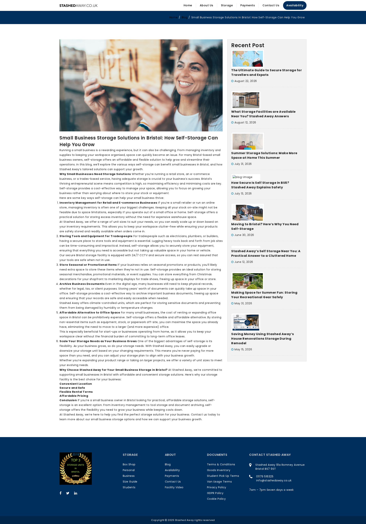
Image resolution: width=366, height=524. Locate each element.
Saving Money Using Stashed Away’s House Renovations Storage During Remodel (262, 338)
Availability (294, 5)
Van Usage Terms (219, 482)
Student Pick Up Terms (223, 476)
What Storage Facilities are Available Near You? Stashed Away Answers (263, 113)
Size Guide (130, 482)
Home (188, 5)
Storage (227, 5)
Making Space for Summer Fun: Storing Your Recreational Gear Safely (264, 294)
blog (185, 17)
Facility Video (174, 487)
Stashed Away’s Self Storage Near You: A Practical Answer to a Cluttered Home (266, 253)
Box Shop (129, 464)
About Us (206, 5)
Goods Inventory (218, 470)
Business (129, 476)
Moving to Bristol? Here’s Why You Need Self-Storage (265, 226)
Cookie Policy (216, 499)
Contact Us (270, 5)
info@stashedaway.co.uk (273, 480)
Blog (168, 464)
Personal (129, 470)
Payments (247, 5)
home (173, 17)
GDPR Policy (215, 493)
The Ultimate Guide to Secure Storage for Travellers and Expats (266, 72)
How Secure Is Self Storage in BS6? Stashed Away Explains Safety (260, 185)
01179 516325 (264, 476)
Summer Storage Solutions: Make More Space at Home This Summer (264, 155)
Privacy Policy (216, 487)
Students (129, 487)
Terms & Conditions (221, 464)
